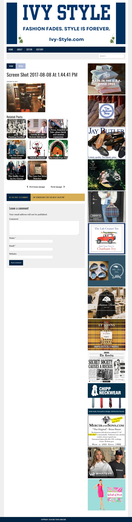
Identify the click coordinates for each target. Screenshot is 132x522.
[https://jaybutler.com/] (106, 156)
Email (12, 245)
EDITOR (29, 49)
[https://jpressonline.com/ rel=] (106, 92)
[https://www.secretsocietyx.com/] (106, 380)
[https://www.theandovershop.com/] (106, 125)
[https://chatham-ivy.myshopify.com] (106, 252)
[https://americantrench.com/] (106, 316)
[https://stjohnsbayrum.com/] (106, 348)
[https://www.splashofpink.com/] (106, 508)
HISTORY (39, 49)
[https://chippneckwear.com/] (106, 412)
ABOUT (19, 49)
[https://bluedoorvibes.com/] (106, 284)
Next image (56, 186)
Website (12, 253)
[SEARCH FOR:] (111, 55)
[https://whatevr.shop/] (106, 476)
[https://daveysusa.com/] (106, 220)
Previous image (37, 186)
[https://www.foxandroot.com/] (106, 188)
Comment (13, 218)
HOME (11, 49)
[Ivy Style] (66, 23)
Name (12, 238)
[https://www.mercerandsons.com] (106, 444)
